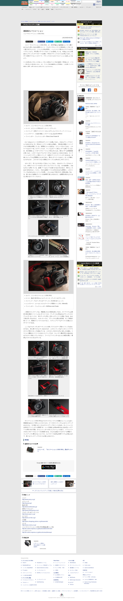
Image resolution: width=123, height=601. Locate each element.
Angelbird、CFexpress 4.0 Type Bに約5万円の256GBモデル (92, 144)
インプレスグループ (84, 591)
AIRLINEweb (73, 562)
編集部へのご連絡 (56, 591)
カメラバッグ (55, 7)
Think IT (24, 562)
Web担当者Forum (27, 565)
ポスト (30, 41)
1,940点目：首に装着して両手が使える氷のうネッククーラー (93, 112)
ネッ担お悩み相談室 (27, 575)
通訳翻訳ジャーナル (74, 567)
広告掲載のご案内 (46, 591)
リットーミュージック (60, 562)
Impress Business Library (42, 567)
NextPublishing (40, 582)
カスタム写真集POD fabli (91, 579)
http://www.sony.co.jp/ (28, 499)
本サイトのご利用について (27, 591)
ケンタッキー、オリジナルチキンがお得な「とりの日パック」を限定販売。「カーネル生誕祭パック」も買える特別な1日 (90, 277)
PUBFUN (85, 570)
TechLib (71, 584)
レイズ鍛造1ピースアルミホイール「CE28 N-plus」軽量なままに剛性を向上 (92, 65)
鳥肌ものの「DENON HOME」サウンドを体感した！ (92, 53)
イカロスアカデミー (74, 572)
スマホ (34, 9)
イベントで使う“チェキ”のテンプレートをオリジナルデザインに (93, 238)
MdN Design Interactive (75, 579)
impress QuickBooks (89, 567)
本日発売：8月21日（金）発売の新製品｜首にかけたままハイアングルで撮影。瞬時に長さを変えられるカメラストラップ (90, 32)
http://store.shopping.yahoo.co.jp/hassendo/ (35, 521)
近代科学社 (56, 579)
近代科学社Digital (59, 582)
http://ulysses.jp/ (27, 503)
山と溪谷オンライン (59, 574)
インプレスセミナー (41, 570)
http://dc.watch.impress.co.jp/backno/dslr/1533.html (37, 528)
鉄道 (43, 9)
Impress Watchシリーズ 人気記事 (90, 263)
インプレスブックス (41, 579)
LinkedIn (67, 41)
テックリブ (70, 582)
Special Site (84, 48)
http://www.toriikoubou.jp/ (29, 506)
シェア (42, 41)
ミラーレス (24, 7)
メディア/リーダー (64, 7)
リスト (35, 41)
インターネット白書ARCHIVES (30, 585)
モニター (82, 7)
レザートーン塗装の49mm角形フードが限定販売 (39, 545)
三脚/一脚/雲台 (74, 7)
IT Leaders (25, 570)
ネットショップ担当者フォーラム (44, 565)
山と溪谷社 (56, 572)
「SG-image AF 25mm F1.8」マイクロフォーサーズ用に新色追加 (93, 194)
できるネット (26, 582)
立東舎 (56, 570)
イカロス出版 (71, 560)
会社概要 (76, 591)
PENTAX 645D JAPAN (91, 103)
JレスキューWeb (73, 570)
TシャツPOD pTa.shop (90, 577)
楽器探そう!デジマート (60, 565)
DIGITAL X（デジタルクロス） (44, 572)
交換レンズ (31, 7)
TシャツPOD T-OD (59, 567)
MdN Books (72, 577)
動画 (52, 9)
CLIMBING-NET (58, 577)
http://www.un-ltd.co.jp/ (28, 517)
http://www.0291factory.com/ (30, 510)
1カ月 (99, 24)
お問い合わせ (38, 591)
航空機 (47, 9)
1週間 (92, 24)
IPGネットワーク (87, 574)
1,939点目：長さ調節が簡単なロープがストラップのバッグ (93, 253)
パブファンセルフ (89, 572)
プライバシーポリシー (67, 591)
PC (22, 9)
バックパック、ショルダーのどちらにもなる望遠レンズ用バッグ (93, 173)
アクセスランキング (86, 22)
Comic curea (87, 565)
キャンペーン (59, 9)
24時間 (86, 24)
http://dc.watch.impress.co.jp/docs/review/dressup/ (37, 532)
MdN (69, 575)
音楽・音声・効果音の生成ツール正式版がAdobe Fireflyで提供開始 (93, 181)
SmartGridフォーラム (41, 562)
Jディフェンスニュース (75, 565)
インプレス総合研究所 (28, 567)
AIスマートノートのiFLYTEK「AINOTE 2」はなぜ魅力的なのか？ (92, 71)
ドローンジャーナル (27, 572)
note (59, 41)
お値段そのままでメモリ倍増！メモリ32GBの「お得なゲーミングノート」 (92, 77)
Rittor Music (56, 560)
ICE (84, 560)
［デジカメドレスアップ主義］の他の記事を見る (48, 490)
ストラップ (28, 9)
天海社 (86, 562)
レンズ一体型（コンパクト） (43, 7)
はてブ (51, 41)
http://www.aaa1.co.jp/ (28, 514)
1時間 (80, 24)
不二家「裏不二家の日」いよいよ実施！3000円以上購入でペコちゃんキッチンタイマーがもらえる (90, 285)
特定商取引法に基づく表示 (96, 591)
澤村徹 (27, 440)
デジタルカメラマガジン (28, 579)
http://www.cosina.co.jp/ (29, 525)
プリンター (88, 7)
